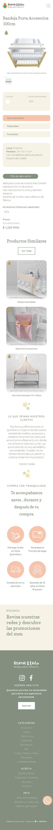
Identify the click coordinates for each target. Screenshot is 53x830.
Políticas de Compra (26, 806)
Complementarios (26, 761)
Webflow (43, 821)
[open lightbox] (8, 81)
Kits (26, 749)
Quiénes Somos (26, 773)
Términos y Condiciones (26, 802)
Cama (26, 732)
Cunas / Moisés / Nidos (26, 753)
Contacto (26, 786)
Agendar (26, 705)
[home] (13, 5)
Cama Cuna (26, 736)
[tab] (26, 118)
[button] (48, 5)
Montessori (26, 757)
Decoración (26, 744)
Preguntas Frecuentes (26, 777)
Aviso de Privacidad (26, 797)
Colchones (26, 740)
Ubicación (26, 781)
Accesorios (26, 727)
